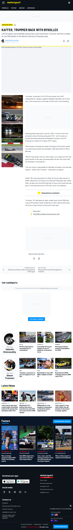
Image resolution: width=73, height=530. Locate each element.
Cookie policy (37, 524)
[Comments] (68, 41)
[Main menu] (3, 2)
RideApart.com (44, 492)
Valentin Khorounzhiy (12, 40)
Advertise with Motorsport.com (11, 506)
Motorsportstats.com (46, 489)
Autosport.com (44, 486)
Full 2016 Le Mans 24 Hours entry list (46, 214)
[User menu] (69, 3)
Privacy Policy (47, 524)
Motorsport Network (32, 527)
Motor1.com (43, 480)
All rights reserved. (46, 527)
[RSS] (25, 492)
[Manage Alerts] (39, 258)
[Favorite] (64, 41)
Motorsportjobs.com (46, 483)
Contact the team (7, 509)
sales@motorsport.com (9, 512)
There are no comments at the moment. (36, 288)
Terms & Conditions (26, 524)
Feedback (5, 503)
